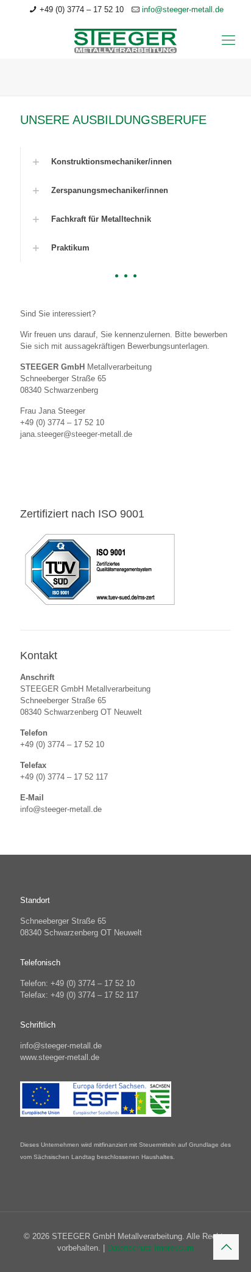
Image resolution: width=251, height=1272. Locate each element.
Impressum (174, 1247)
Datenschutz (130, 1247)
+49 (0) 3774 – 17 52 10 (82, 9)
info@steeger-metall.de (183, 9)
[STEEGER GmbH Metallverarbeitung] (125, 40)
